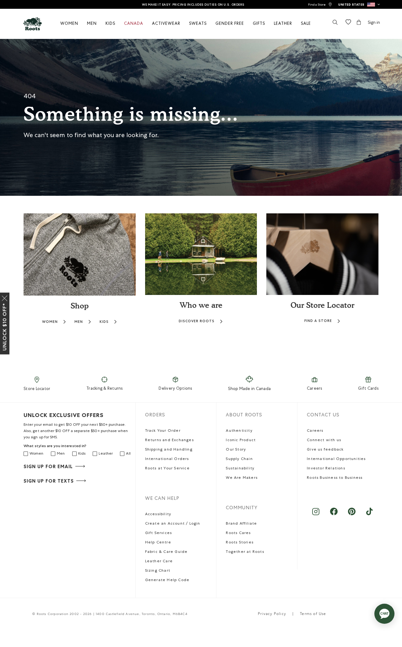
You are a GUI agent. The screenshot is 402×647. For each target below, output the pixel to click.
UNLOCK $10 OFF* (5, 327)
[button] (359, 4)
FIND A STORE (318, 321)
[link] (320, 4)
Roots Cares (238, 533)
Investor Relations (326, 469)
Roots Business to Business (334, 478)
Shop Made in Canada (249, 389)
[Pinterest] (352, 515)
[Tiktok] (369, 515)
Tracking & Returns (104, 389)
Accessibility (158, 514)
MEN (78, 322)
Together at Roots (245, 552)
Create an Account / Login (172, 524)
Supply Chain (239, 459)
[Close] (5, 297)
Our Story (236, 450)
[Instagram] (316, 515)
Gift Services (158, 533)
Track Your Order (163, 431)
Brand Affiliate (241, 524)
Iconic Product (241, 440)
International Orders (167, 459)
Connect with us (324, 440)
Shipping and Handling (169, 450)
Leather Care (159, 562)
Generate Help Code (167, 580)
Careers (314, 389)
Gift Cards (368, 389)
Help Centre (158, 543)
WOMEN (50, 322)
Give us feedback (325, 450)
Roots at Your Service (167, 469)
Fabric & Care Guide (166, 552)
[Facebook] (334, 515)
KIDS (104, 322)
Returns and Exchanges (169, 440)
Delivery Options (175, 389)
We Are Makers (242, 478)
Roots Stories (239, 543)
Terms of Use (313, 614)
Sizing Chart (157, 571)
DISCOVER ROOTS (197, 321)
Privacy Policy (272, 614)
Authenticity (239, 431)
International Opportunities (336, 459)
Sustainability (240, 469)
